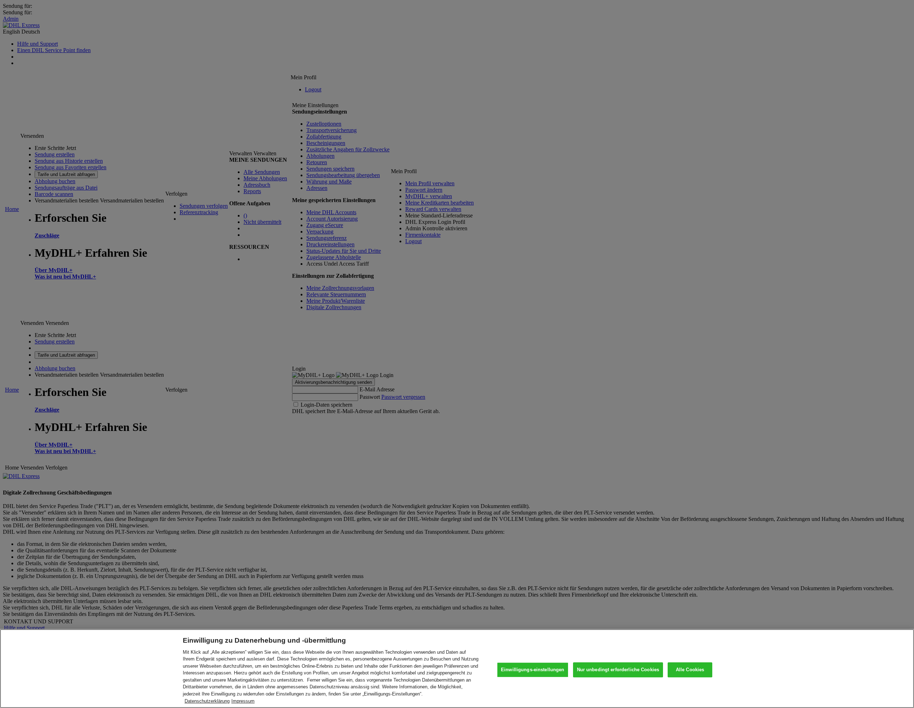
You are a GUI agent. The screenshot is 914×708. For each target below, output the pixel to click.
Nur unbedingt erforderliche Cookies (618, 670)
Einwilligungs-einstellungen (532, 670)
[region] (457, 668)
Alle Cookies (690, 670)
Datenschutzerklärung (207, 700)
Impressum (243, 700)
